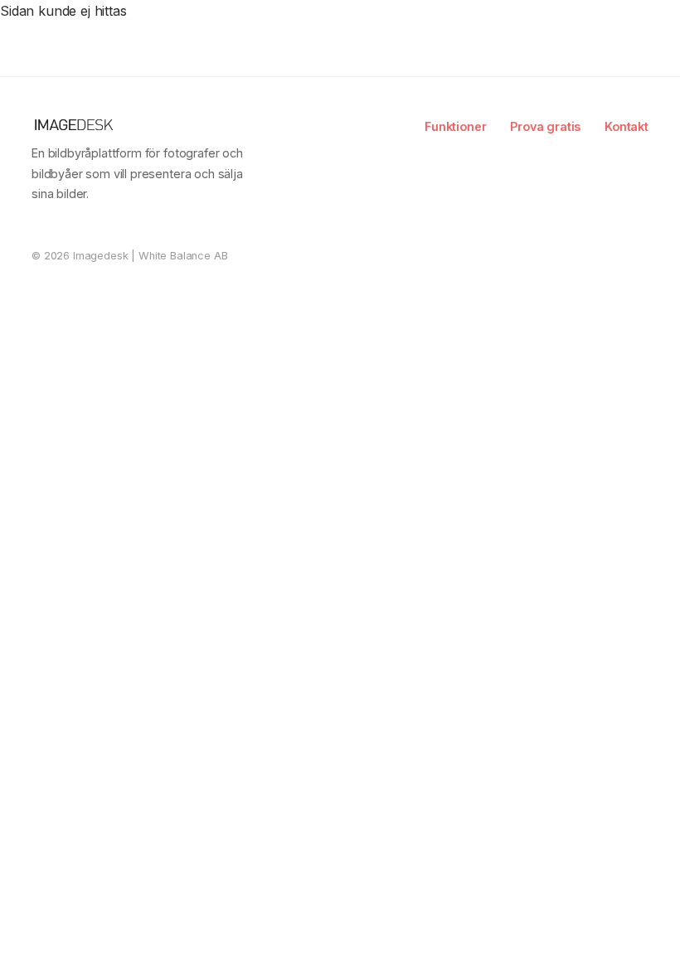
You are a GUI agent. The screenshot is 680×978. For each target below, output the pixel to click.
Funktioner (455, 126)
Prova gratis (545, 126)
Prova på (620, 26)
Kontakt (626, 126)
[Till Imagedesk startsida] (103, 27)
